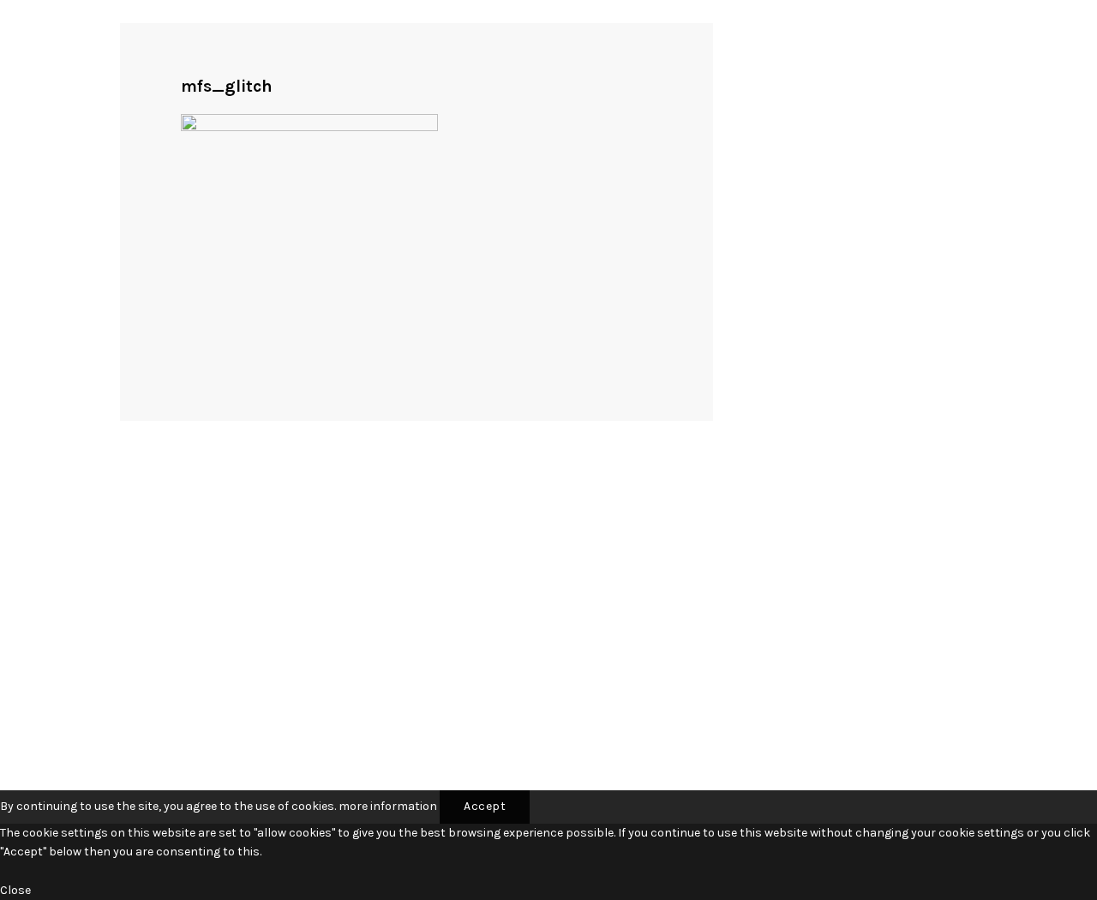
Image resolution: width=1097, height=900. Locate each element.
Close (15, 890)
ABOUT (141, 439)
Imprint (407, 645)
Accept (485, 806)
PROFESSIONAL (165, 400)
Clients (406, 618)
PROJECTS (151, 419)
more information (388, 806)
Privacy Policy (425, 671)
